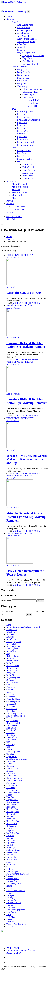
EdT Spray (11, 749)
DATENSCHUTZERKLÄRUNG (21, 950)
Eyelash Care (12, 768)
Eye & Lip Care (13, 752)
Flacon (9, 795)
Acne (8, 625)
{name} (9, 926)
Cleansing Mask (13, 701)
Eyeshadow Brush (14, 778)
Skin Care (10, 907)
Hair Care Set (12, 809)
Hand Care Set (12, 821)
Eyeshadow (11, 776)
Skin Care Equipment (15, 910)
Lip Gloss (10, 840)
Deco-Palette (11, 725)
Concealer (10, 706)
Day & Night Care (14, 713)
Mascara (9, 855)
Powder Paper (12, 881)
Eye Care (10, 754)
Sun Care (10, 922)
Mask (8, 862)
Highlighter (11, 826)
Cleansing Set (12, 704)
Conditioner (11, 711)
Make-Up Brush (13, 850)
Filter (29, 614)
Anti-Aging (11, 639)
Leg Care (10, 831)
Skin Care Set (12, 912)
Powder (9, 876)
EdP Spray (10, 744)
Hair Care (10, 807)
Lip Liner (10, 843)
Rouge (9, 886)
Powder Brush (12, 878)
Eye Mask (10, 761)
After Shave (11, 629)
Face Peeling (11, 790)
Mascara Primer (13, 857)
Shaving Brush (12, 900)
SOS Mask (11, 917)
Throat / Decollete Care (16, 924)
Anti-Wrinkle (11, 651)
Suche (40, 601)
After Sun (10, 632)
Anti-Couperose (13, 646)
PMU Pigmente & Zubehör (17, 874)
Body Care (11, 663)
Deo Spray (10, 732)
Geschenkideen (12, 802)
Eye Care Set (11, 756)
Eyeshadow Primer (14, 780)
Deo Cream (11, 728)
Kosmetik (10, 828)
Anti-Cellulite (12, 644)
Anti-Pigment (12, 649)
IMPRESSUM (12, 948)
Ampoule (10, 637)
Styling (9, 919)
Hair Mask (10, 814)
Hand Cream (11, 823)
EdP (8, 742)
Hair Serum (11, 816)
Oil (7, 867)
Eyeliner (9, 771)
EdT (8, 747)
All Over (10, 634)
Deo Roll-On (11, 730)
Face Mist (10, 788)
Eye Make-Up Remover (16, 759)
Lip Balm (10, 835)
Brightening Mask (14, 677)
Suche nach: (6, 601)
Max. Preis (40, 611)
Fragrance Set (12, 799)
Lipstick (9, 845)
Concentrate (11, 708)
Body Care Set (12, 665)
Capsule (9, 689)
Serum (9, 893)
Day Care (10, 718)
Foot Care (10, 797)
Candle (9, 685)
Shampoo (10, 895)
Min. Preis (5, 611)
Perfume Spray (12, 871)
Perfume (9, 869)
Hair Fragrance (12, 811)
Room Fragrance (13, 883)
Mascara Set (11, 859)
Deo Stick (10, 735)
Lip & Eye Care (13, 833)
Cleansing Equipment (15, 699)
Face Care (10, 783)
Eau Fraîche (11, 737)
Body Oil (10, 675)
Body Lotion (11, 670)
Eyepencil (10, 773)
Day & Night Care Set (15, 716)
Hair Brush (11, 804)
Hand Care (11, 819)
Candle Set (11, 687)
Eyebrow (10, 764)
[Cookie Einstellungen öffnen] (21, 992)
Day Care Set (12, 720)
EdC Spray (11, 740)
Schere (9, 888)
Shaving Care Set (13, 902)
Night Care (11, 864)
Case (8, 692)
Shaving (9, 898)
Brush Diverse (12, 682)
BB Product (11, 658)
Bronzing (10, 680)
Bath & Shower (13, 656)
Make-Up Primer (13, 852)
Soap (8, 914)
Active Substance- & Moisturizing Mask (23, 627)
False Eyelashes (13, 792)
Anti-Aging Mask (13, 641)
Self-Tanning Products (15, 890)
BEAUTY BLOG (14, 953)
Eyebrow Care (12, 766)
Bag (8, 653)
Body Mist (10, 673)
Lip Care (10, 838)
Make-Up (10, 847)
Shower (9, 905)
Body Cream (11, 668)
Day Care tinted (13, 723)
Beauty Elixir (12, 661)
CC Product (11, 694)
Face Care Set (12, 785)
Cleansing (10, 697)
